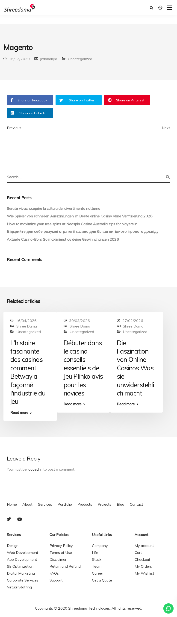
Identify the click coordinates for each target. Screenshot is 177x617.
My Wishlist (144, 573)
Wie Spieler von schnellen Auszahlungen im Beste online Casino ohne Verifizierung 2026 (80, 216)
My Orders (143, 566)
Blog (120, 504)
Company (100, 545)
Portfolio (65, 504)
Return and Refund (65, 566)
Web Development (22, 552)
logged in (35, 469)
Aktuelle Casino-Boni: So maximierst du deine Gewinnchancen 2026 (63, 239)
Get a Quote (102, 580)
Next (166, 127)
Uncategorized (80, 58)
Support (56, 580)
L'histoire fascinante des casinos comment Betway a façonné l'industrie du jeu (27, 372)
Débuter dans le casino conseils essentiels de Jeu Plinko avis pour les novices (83, 368)
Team (96, 566)
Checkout (142, 559)
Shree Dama (26, 326)
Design (12, 545)
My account (144, 545)
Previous (14, 127)
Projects (104, 504)
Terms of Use (61, 552)
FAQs (54, 573)
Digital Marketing (21, 573)
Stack (96, 559)
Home (12, 504)
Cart (138, 552)
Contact (136, 504)
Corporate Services (22, 580)
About (27, 504)
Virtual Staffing (19, 587)
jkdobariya (48, 58)
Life (95, 552)
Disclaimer (58, 559)
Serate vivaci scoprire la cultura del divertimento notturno (53, 208)
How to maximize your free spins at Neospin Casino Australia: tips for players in (72, 223)
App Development (22, 559)
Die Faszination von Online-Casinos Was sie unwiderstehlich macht (135, 368)
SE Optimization (20, 566)
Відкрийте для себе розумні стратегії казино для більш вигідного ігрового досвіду (83, 231)
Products (84, 504)
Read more (19, 412)
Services (45, 504)
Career (97, 573)
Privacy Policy (61, 545)
